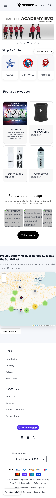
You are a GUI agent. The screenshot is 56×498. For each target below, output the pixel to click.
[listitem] (10, 67)
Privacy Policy (13, 416)
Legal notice (39, 492)
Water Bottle (41, 174)
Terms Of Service (15, 409)
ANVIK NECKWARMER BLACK (41, 131)
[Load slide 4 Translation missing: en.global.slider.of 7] (28, 43)
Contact (10, 403)
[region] (28, 299)
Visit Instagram (28, 235)
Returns (10, 372)
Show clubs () (10, 331)
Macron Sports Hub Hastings (26, 480)
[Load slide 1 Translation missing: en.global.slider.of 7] (17, 43)
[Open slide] (28, 27)
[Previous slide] (13, 43)
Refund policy (40, 483)
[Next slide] (43, 43)
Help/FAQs (11, 359)
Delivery (10, 365)
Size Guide (11, 378)
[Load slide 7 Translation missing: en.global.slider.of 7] (38, 43)
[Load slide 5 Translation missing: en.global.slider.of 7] (31, 43)
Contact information (22, 492)
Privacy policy (25, 483)
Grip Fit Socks (15, 174)
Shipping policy (38, 488)
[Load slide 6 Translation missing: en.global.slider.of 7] (35, 43)
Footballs (15, 130)
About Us (10, 396)
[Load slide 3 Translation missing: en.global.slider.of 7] (24, 43)
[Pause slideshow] (51, 43)
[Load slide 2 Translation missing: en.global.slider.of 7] (21, 43)
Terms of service (21, 488)
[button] (6, 5)
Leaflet (36, 325)
